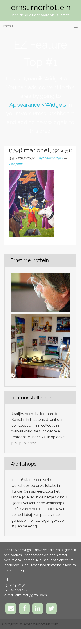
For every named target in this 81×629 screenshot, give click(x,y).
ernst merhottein (40, 7)
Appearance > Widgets (37, 105)
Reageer (16, 164)
